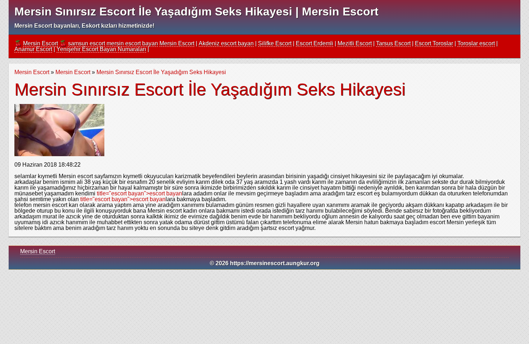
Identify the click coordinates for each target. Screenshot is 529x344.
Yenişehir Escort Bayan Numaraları (101, 49)
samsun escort (86, 43)
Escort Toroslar (434, 43)
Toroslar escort (476, 43)
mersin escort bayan (132, 43)
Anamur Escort (33, 49)
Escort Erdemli (314, 43)
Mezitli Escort (355, 43)
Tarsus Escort (393, 43)
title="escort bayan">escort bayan (139, 193)
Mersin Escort (40, 43)
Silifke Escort (274, 43)
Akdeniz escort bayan (226, 43)
